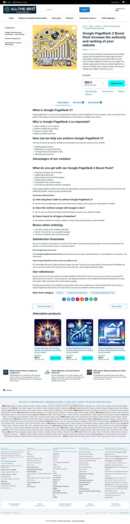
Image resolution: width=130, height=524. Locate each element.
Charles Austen (56, 466)
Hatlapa (107, 473)
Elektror (91, 456)
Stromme (111, 491)
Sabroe (106, 488)
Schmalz (86, 462)
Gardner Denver (109, 471)
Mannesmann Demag (122, 482)
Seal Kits (81, 486)
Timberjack (112, 493)
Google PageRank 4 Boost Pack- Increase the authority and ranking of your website (47, 350)
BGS (114, 458)
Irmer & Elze (115, 478)
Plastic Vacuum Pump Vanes (86, 480)
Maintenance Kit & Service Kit (86, 473)
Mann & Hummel (112, 482)
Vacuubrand (82, 467)
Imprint (95, 512)
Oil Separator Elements (84, 482)
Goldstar (119, 471)
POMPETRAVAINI (91, 460)
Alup (120, 452)
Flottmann (123, 467)
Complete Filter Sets (84, 488)
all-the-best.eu (8, 512)
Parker (106, 486)
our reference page (98, 276)
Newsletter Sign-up (5, 483)
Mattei (109, 484)
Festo (114, 467)
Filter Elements (82, 478)
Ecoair (106, 467)
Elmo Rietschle (82, 458)
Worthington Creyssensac (111, 495)
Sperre (123, 488)
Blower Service (30, 465)
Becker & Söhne (124, 456)
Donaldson (120, 465)
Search (84, 9)
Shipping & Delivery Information (34, 469)
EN (14, 485)
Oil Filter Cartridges (83, 484)
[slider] (93, 49)
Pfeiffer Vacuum (83, 460)
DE (12, 485)
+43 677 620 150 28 (8, 463)
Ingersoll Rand (108, 478)
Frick (127, 467)
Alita (54, 471)
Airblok (110, 452)
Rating (85, 49)
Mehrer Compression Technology (119, 484)
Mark (106, 484)
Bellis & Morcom (109, 458)
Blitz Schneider (119, 458)
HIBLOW (55, 458)
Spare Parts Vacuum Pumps (34, 460)
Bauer (111, 456)
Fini (119, 467)
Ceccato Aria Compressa (111, 462)
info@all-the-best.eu (10, 461)
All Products (30, 454)
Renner (115, 486)
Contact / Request (124, 512)
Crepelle (111, 465)
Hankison (126, 471)
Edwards (81, 456)
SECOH (55, 460)
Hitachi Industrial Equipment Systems (118, 473)
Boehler (125, 458)
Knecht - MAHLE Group (115, 480)
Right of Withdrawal (31, 471)
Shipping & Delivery (114, 512)
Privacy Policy (89, 512)
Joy (125, 478)
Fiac (117, 467)
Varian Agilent (88, 467)
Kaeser (106, 480)
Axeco (113, 454)
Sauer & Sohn (112, 488)
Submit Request (31, 486)
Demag (115, 465)
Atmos (110, 454)
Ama (122, 452)
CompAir (107, 465)
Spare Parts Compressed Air (34, 462)
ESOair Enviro (56, 456)
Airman (114, 452)
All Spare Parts (30, 456)
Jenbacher (121, 478)
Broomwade (115, 460)
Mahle (106, 482)
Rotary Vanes (82, 475)
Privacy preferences (64, 521)
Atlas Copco (88, 452)
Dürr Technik (89, 454)
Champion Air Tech (122, 462)
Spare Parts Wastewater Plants (34, 458)
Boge (106, 460)
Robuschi (81, 462)
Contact (29, 484)
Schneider (118, 488)
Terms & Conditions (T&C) (33, 482)
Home (28, 452)
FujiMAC (55, 473)
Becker (80, 454)
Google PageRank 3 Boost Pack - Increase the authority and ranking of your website (79, 350)
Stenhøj (107, 491)
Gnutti (114, 471)
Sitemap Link (4, 481)
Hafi (122, 471)
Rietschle (119, 486)
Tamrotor (107, 493)
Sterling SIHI (82, 465)
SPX (126, 488)
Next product (117, 306)
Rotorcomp (125, 486)
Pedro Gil (100, 458)
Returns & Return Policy (33, 467)
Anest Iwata (82, 452)
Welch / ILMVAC (83, 469)
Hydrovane (107, 475)
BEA (115, 456)
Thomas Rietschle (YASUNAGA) (61, 462)
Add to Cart (116, 83)
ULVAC (87, 465)
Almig (117, 452)
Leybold (95, 458)
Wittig (123, 493)
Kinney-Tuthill (90, 458)
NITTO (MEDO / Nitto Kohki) (60, 469)
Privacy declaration (78, 521)
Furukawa (107, 469)
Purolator (111, 486)
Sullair (115, 491)
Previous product (44, 306)
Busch (84, 454)
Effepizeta (86, 456)
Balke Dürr (107, 456)
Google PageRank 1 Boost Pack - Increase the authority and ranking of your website (111, 350)
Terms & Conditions (103, 512)
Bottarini (110, 460)
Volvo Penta (118, 493)
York (119, 495)
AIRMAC (55, 464)
